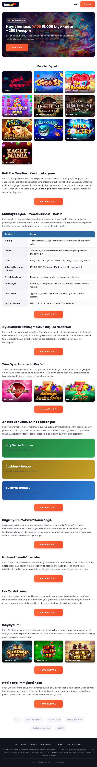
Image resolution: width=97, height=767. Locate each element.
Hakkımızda (20, 744)
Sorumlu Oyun (46, 744)
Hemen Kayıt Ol (48, 201)
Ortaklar (33, 744)
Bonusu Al (17, 47)
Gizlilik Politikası (74, 744)
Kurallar (60, 744)
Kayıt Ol (87, 4)
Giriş (76, 4)
